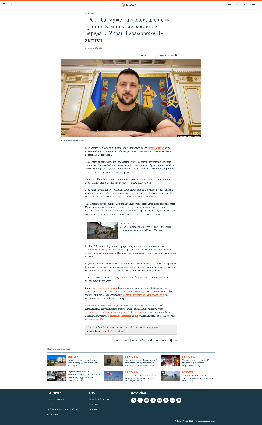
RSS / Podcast (53, 415)
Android (120, 331)
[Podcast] (172, 400)
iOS (110, 331)
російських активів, (96, 250)
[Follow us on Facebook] (133, 400)
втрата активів (157, 148)
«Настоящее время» (106, 288)
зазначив (144, 151)
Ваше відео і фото (55, 399)
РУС (229, 5)
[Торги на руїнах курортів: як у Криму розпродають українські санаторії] (56, 360)
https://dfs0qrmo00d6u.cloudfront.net (128, 312)
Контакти (93, 409)
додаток (154, 327)
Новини (89, 13)
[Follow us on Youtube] (146, 400)
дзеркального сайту (96, 312)
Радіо (49, 404)
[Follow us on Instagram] (159, 400)
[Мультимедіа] (245, 5)
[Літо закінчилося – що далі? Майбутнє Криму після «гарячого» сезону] (170, 360)
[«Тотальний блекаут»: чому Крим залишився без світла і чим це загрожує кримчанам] (113, 376)
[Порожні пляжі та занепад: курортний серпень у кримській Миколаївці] (170, 376)
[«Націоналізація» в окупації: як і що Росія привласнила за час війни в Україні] (102, 230)
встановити (94, 319)
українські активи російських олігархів (142, 295)
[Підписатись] (178, 400)
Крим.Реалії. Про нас (99, 399)
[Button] (147, 55)
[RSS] (166, 400)
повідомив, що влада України (123, 291)
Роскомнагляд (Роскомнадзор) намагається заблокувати (116, 305)
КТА (237, 5)
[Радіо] (253, 5)
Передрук (94, 404)
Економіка (73, 357)
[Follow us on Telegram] (153, 400)
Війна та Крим (131, 357)
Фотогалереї (187, 372)
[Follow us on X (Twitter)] (140, 400)
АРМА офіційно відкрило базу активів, (127, 277)
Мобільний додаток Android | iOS (63, 409)
